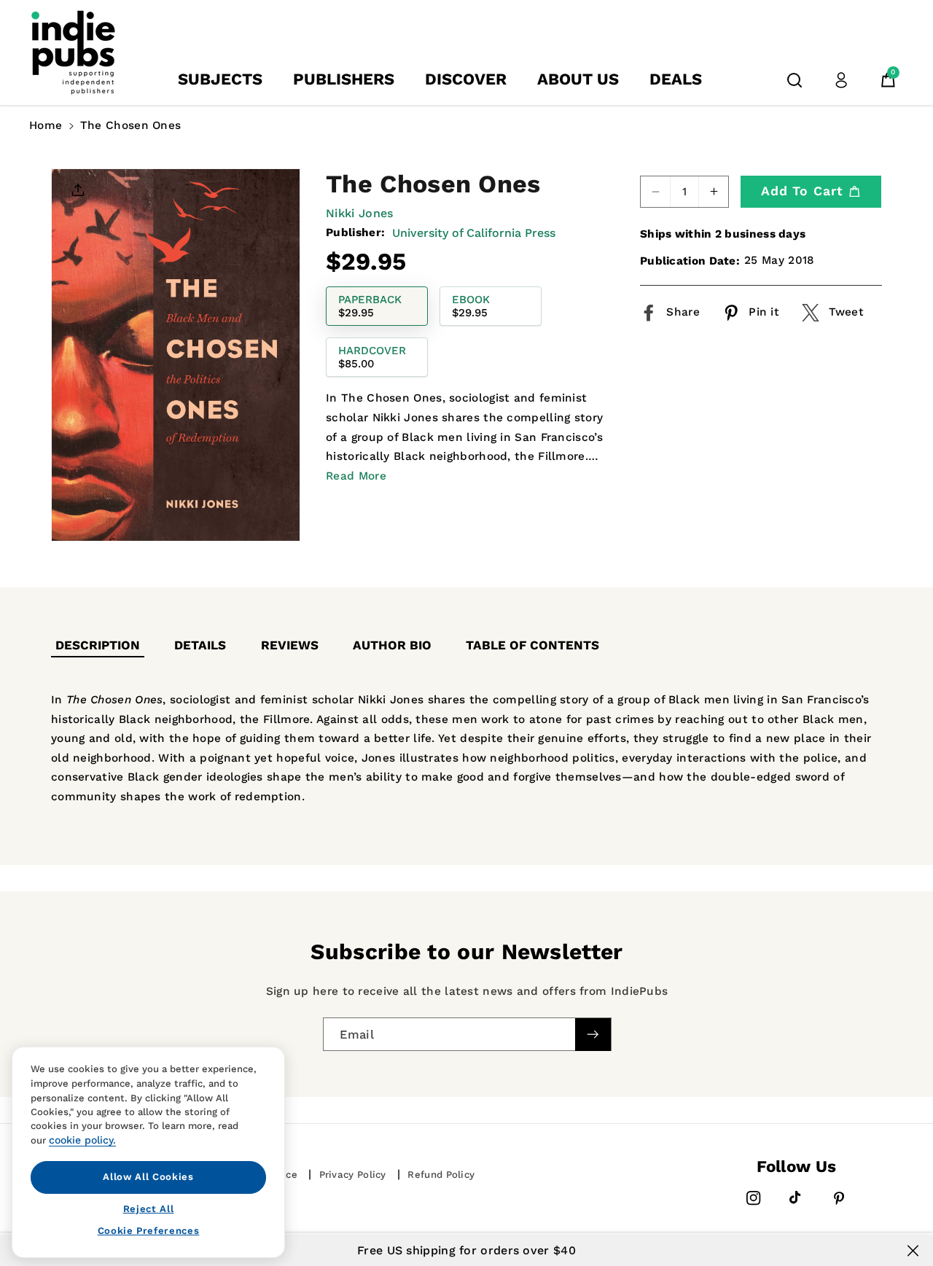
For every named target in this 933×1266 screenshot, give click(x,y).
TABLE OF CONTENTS (532, 645)
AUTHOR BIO (392, 645)
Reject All (148, 1208)
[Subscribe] (592, 1033)
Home (45, 125)
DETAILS (200, 645)
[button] (794, 80)
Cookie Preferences (149, 1230)
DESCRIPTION (97, 645)
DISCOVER (466, 79)
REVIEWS (290, 645)
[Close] (913, 1251)
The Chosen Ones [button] (130, 125)
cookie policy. (82, 1140)
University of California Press (473, 233)
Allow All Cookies (148, 1176)
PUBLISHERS (343, 79)
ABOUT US (578, 79)
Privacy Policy (352, 1174)
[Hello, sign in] (841, 80)
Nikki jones (359, 213)
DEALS (675, 79)
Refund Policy (441, 1174)
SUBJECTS (220, 79)
